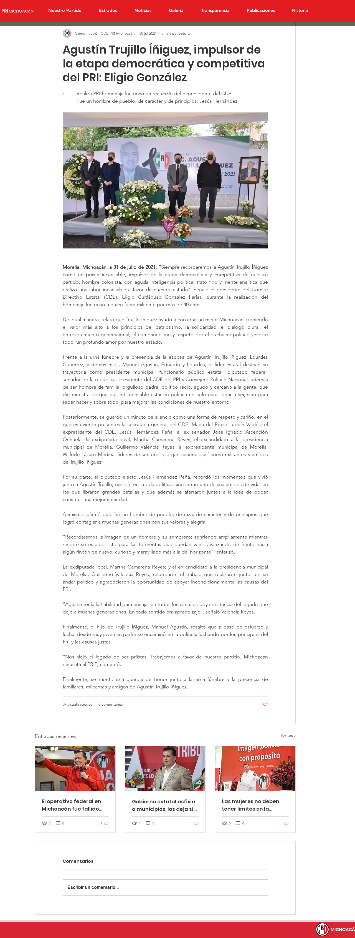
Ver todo (288, 735)
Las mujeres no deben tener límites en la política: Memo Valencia (253, 805)
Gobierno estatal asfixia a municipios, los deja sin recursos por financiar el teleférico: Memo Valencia (164, 805)
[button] (108, 10)
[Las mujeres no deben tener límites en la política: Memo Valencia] (255, 768)
